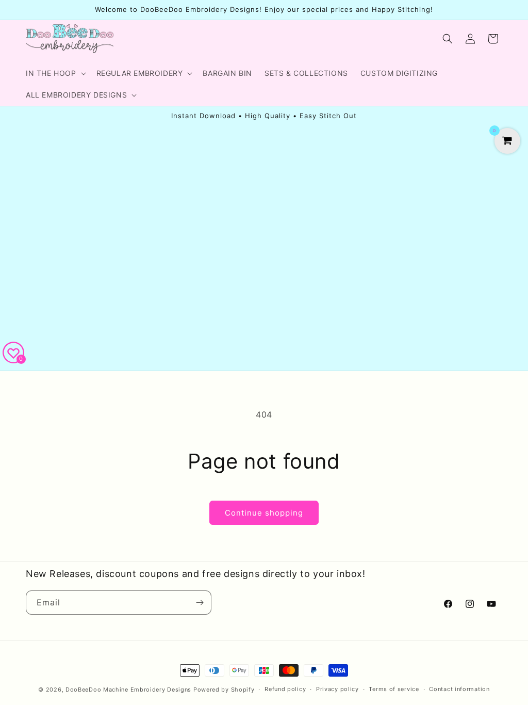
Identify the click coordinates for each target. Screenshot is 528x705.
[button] (55, 73)
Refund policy (285, 689)
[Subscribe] (199, 602)
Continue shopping (264, 513)
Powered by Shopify (224, 689)
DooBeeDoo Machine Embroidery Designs (128, 689)
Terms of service (394, 689)
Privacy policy (337, 689)
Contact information (459, 689)
